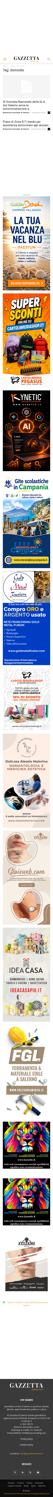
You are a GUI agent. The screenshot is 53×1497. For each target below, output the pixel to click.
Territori (11, 1483)
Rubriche (41, 1486)
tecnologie (33, 1493)
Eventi (26, 1486)
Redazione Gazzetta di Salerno (16, 112)
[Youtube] (38, 1472)
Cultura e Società (14, 1486)
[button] (4, 59)
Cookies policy (26, 1444)
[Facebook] (15, 1472)
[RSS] (23, 1472)
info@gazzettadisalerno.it (31, 1453)
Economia (39, 1483)
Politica (29, 1483)
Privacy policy (26, 1438)
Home (5, 66)
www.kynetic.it (43, 1493)
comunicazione (22, 1493)
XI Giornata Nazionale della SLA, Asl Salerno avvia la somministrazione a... (24, 105)
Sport (33, 1486)
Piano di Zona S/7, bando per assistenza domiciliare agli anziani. (26, 123)
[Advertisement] (26, 27)
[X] (30, 1472)
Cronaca (20, 1483)
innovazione (10, 1493)
